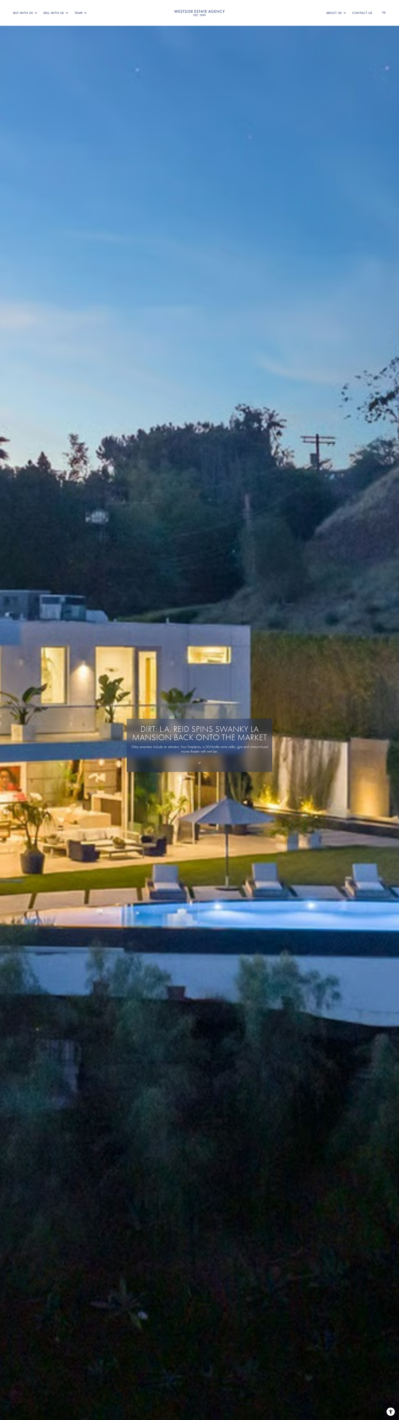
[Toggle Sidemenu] (384, 13)
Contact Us (362, 13)
